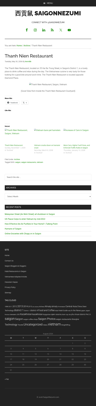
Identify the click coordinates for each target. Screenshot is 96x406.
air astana (35, 306)
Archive (17, 159)
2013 (20, 306)
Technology (11, 324)
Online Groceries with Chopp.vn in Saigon (23, 233)
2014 (25, 306)
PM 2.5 (88, 314)
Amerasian (61, 306)
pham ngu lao (66, 314)
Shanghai (75, 319)
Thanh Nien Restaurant (14, 145)
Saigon (19, 318)
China (79, 306)
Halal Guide (63, 310)
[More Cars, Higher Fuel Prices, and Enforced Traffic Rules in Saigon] (77, 136)
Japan (88, 310)
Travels (20, 325)
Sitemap (8, 293)
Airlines (41, 306)
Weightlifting (65, 325)
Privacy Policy (10, 287)
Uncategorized (33, 324)
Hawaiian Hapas (11, 282)
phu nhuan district (78, 314)
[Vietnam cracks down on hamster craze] (47, 136)
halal (56, 310)
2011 (10, 306)
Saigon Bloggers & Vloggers (15, 266)
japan (83, 310)
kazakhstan (37, 314)
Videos (45, 325)
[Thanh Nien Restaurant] (18, 136)
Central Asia (71, 306)
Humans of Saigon (13, 229)
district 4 (34, 310)
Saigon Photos (47, 318)
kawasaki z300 (15, 314)
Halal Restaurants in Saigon (15, 271)
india (69, 310)
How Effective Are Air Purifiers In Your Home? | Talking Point (31, 224)
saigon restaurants (28, 162)
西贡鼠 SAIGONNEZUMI (48, 13)
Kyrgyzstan (47, 314)
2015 (30, 306)
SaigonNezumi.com (51, 397)
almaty (55, 306)
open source (56, 314)
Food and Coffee (46, 310)
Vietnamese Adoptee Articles (16, 277)
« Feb (7, 379)
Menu (50, 3)
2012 (14, 306)
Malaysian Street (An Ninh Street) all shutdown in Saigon (30, 214)
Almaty (48, 306)
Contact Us (9, 261)
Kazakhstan (26, 314)
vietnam (40, 162)
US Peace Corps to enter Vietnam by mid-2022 (25, 219)
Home (7, 255)
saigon (17, 162)
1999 (6, 306)
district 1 (19, 310)
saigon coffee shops (30, 319)
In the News (76, 310)
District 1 (27, 310)
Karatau (7, 314)
